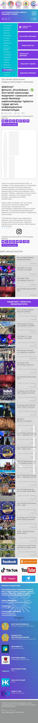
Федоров (7, 65)
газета (18, 681)
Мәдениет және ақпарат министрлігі (23, 637)
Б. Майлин (7, 52)
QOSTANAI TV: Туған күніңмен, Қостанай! (24, 269)
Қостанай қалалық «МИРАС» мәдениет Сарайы (14, 13)
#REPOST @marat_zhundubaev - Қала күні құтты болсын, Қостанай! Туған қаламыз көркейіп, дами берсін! (26, 420)
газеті (18, 669)
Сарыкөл (7, 59)
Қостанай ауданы (7, 48)
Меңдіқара (7, 54)
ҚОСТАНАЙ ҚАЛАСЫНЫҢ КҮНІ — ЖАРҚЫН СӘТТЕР (26, 434)
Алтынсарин (8, 25)
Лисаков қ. (7, 72)
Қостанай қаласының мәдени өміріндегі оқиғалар (17, 80)
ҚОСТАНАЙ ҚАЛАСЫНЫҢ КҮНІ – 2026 (26, 504)
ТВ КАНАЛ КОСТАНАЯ (17, 647)
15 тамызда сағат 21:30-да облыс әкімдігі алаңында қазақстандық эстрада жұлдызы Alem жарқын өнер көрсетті (26, 406)
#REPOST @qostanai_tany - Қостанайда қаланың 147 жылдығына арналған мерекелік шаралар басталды (26, 462)
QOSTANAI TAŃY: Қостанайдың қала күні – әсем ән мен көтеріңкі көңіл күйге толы (26, 280)
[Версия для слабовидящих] (9, 19)
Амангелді (7, 28)
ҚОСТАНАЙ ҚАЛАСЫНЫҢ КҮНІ (26, 290)
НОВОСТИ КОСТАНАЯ (17, 692)
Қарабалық (7, 43)
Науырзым (7, 57)
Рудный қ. (7, 75)
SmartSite (19, 712)
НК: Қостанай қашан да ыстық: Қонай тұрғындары (26, 490)
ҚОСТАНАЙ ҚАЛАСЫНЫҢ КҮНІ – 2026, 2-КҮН (26, 448)
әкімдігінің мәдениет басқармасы (22, 625)
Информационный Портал (20, 658)
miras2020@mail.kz (8, 613)
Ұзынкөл (6, 62)
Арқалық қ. (7, 67)
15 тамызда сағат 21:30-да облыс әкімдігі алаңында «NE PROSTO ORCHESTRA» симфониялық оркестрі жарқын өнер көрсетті (26, 392)
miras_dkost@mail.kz (9, 615)
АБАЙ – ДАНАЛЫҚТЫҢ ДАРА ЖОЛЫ (25, 532)
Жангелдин (7, 35)
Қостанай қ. (8, 70)
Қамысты (7, 40)
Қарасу (6, 45)
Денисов (7, 33)
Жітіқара (7, 38)
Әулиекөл (7, 30)
